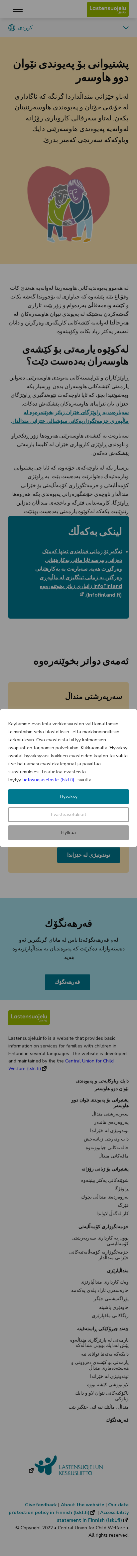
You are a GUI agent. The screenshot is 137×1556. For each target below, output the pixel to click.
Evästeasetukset (68, 814)
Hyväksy (68, 796)
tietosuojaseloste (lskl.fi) (48, 780)
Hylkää (68, 832)
